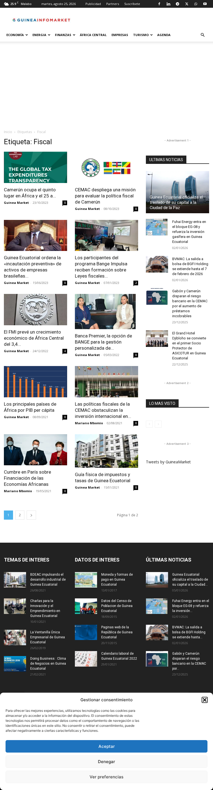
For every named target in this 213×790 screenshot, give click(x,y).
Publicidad (93, 4)
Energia (39, 35)
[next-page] (31, 515)
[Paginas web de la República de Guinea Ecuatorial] (86, 632)
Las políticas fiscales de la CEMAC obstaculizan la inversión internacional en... (103, 410)
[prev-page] (149, 424)
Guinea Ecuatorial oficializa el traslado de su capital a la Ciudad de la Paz (176, 202)
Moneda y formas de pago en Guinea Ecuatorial (117, 579)
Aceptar (106, 746)
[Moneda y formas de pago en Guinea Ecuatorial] (86, 580)
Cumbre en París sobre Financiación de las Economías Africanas (27, 478)
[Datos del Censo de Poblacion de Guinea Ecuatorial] (86, 606)
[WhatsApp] (196, 4)
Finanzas (63, 35)
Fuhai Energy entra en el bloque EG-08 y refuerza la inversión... (190, 606)
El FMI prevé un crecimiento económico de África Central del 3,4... (34, 338)
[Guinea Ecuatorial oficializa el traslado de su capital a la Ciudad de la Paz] (177, 192)
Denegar (106, 761)
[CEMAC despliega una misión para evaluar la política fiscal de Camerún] (106, 167)
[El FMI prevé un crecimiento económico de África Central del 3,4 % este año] (35, 309)
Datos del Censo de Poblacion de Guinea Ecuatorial (117, 606)
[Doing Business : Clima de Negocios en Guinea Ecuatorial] (15, 664)
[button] (204, 700)
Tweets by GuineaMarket (168, 461)
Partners (112, 4)
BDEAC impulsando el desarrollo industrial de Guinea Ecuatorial (48, 579)
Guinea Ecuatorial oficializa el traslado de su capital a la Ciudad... (190, 579)
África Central (93, 35)
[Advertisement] (106, 87)
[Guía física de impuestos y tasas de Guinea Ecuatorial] (106, 451)
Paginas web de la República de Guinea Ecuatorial (117, 632)
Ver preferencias (106, 776)
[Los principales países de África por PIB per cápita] (35, 381)
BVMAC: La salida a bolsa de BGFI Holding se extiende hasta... (189, 632)
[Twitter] (186, 4)
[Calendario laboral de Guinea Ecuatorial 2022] (86, 659)
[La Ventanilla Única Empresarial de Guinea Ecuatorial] (15, 637)
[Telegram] (177, 4)
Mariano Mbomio (89, 423)
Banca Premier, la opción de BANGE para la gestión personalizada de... (103, 342)
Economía (15, 35)
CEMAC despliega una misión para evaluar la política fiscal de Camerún (105, 196)
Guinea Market (16, 202)
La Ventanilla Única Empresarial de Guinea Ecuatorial (47, 637)
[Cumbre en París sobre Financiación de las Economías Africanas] (35, 450)
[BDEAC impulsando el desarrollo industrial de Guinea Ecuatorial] (15, 580)
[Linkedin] (168, 4)
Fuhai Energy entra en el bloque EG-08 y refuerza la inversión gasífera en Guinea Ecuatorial (189, 232)
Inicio (8, 131)
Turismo (141, 35)
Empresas (119, 35)
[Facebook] (159, 4)
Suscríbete (132, 4)
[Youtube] (205, 4)
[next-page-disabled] (158, 424)
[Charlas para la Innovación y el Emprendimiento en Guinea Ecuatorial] (15, 606)
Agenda (164, 35)
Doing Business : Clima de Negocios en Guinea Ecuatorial (48, 663)
